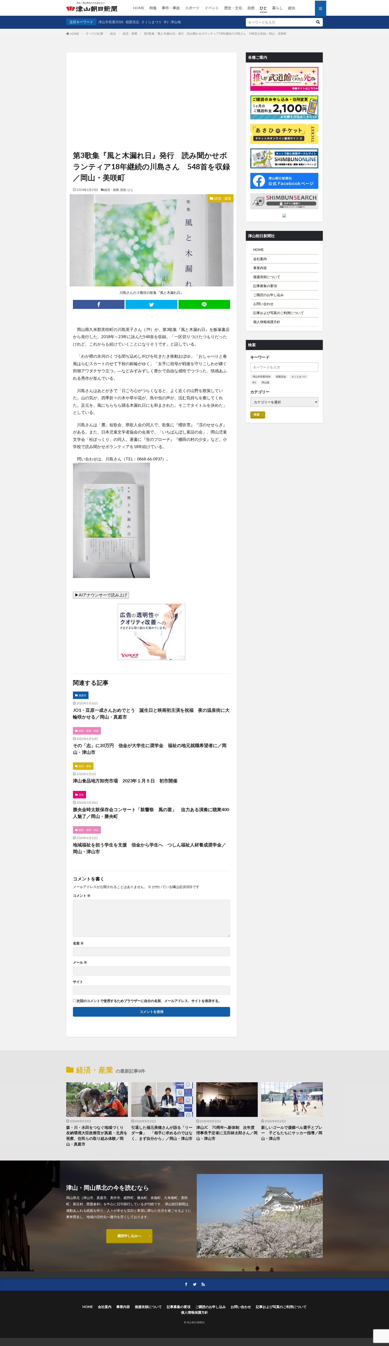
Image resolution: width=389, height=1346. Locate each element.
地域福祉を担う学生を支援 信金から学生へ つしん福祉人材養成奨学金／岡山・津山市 (149, 848)
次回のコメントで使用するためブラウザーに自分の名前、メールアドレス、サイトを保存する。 (149, 1000)
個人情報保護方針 (266, 322)
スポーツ (192, 8)
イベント (212, 8)
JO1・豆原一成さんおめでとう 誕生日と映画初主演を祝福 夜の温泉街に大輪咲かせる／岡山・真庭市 (151, 713)
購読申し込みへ (129, 1236)
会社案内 (260, 259)
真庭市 (82, 695)
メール (80, 962)
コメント (81, 895)
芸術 (123, 190)
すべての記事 (94, 33)
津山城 (176, 22)
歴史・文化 (233, 8)
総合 (291, 8)
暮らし (277, 8)
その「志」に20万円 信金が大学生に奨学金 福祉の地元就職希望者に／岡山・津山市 (149, 749)
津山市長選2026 (110, 22)
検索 (257, 414)
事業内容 (260, 268)
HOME (138, 8)
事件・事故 (171, 8)
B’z (166, 22)
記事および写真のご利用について (278, 313)
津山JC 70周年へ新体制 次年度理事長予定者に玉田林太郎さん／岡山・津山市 (227, 1133)
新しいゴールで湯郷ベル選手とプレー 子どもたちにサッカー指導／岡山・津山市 (291, 1133)
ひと (263, 8)
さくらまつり (151, 22)
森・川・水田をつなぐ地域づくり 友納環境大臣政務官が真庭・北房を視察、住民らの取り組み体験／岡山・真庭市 (96, 1135)
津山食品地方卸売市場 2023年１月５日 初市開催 (125, 780)
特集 (153, 8)
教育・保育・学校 (89, 730)
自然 (251, 8)
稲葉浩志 (132, 22)
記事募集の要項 (265, 286)
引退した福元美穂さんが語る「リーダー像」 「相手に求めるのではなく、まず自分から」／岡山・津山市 (161, 1133)
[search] (318, 22)
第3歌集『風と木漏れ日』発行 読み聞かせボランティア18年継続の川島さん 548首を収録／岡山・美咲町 (216, 33)
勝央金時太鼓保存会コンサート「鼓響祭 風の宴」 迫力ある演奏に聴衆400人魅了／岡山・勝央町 (151, 813)
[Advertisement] (151, 84)
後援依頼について (266, 277)
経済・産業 (130, 33)
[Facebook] (98, 304)
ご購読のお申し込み (268, 295)
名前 (78, 943)
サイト (78, 981)
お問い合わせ (263, 304)
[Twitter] (151, 304)
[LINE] (204, 304)
